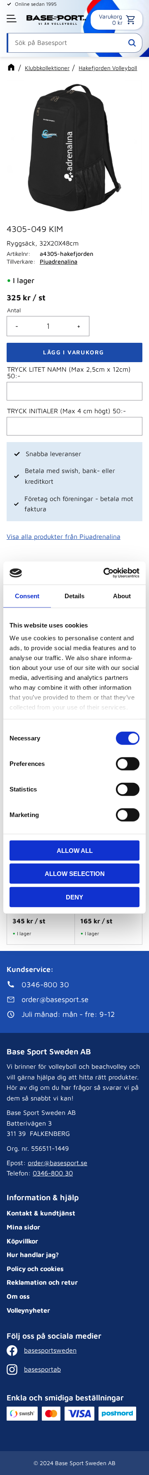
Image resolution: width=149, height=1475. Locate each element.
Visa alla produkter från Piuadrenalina (63, 536)
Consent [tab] (27, 595)
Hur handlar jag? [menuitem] (33, 1254)
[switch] (127, 763)
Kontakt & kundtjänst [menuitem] (41, 1213)
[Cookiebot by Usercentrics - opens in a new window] (105, 573)
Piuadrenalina (58, 261)
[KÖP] (74, 352)
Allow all (75, 850)
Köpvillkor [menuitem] (22, 1241)
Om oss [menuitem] (18, 1296)
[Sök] (132, 43)
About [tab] (122, 595)
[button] (12, 18)
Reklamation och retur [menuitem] (42, 1282)
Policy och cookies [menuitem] (35, 1268)
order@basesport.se (57, 1162)
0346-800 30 (53, 1173)
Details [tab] (74, 595)
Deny (74, 896)
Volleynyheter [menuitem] (28, 1310)
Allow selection (75, 873)
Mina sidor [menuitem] (23, 1227)
